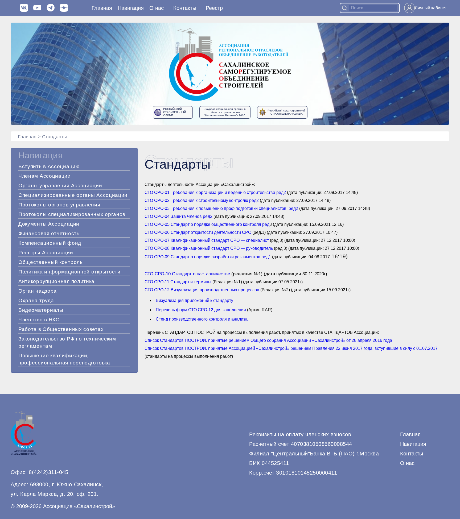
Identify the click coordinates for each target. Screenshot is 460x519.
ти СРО (244, 232)
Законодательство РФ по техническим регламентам (67, 342)
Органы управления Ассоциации (60, 185)
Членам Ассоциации (44, 176)
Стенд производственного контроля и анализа (202, 319)
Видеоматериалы (40, 310)
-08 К (168, 248)
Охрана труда (36, 300)
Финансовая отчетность (49, 233)
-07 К (168, 240)
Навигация (413, 444)
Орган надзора (37, 291)
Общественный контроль (50, 262)
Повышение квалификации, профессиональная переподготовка (64, 359)
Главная (102, 8)
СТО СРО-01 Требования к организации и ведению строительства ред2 (215, 192)
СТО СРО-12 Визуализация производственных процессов (202, 290)
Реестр (214, 8)
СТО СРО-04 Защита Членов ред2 (178, 216)
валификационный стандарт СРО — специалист (221, 240)
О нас (156, 8)
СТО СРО (154, 232)
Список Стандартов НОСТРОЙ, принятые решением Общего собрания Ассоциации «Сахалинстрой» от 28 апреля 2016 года (268, 340)
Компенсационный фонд (49, 243)
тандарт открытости (193, 232)
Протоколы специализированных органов (71, 214)
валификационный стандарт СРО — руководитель (223, 248)
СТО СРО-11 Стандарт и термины (178, 282)
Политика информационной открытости (69, 272)
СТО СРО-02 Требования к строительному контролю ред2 (202, 200)
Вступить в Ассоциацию (49, 166)
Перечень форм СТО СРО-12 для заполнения (201, 310)
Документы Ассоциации (48, 224)
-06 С (168, 232)
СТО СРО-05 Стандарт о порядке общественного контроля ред (207, 224)
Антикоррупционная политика (56, 281)
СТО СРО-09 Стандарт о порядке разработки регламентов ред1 (208, 257)
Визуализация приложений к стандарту (194, 300)
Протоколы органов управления (59, 204)
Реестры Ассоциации (45, 252)
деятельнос (225, 232)
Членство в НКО (39, 319)
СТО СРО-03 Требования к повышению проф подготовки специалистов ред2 (221, 208)
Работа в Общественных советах (61, 329)
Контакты (184, 8)
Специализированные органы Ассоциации (73, 195)
